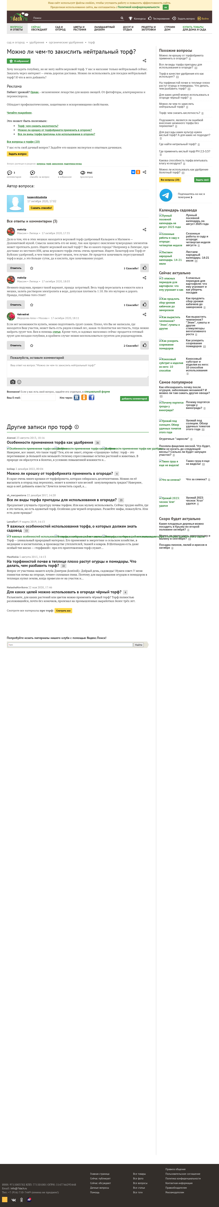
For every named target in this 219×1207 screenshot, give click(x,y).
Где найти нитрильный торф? (178, 144)
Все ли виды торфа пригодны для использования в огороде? (56, 134)
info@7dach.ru (19, 1188)
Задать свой (202, 179)
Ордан (34, 92)
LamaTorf (12, 521)
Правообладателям (176, 1187)
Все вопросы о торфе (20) (23, 142)
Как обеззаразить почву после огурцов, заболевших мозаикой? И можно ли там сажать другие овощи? (184, 390)
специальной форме (97, 391)
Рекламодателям (174, 1192)
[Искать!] (122, 18)
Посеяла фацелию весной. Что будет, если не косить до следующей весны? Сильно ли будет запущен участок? (184, 450)
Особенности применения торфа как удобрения (50, 442)
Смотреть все (63, 610)
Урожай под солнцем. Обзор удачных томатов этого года (198, 425)
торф (48, 163)
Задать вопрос (18, 154)
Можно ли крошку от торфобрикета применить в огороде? (55, 130)
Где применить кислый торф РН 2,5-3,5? (184, 151)
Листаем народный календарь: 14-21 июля (197, 256)
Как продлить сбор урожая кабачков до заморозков (195, 303)
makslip (21, 229)
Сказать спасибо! (41, 208)
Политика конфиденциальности (183, 1178)
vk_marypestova (16, 495)
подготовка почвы (73, 163)
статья (57, 332)
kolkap (11, 468)
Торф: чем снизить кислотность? (38, 126)
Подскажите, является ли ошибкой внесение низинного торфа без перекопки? (181, 123)
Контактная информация (178, 1183)
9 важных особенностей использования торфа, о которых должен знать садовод (72, 528)
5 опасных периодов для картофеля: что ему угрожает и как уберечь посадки (196, 285)
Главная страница (99, 1173)
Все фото (138, 1178)
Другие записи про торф (39, 426)
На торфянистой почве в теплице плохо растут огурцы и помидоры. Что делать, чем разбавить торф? (71, 563)
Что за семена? (197, 479)
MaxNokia (13, 556)
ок (165, 7)
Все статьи (139, 1187)
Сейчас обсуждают (100, 1183)
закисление (57, 163)
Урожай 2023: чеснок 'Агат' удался (195, 500)
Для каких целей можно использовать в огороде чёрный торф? (64, 591)
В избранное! (21, 61)
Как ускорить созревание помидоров (195, 343)
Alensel (11, 437)
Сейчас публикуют (100, 1178)
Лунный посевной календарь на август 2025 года (197, 219)
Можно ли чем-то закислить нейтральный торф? (176, 105)
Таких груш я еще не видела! (198, 462)
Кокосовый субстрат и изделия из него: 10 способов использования (197, 364)
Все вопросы (140, 1183)
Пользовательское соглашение (182, 1173)
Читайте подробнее (19, 113)
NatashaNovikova (17, 587)
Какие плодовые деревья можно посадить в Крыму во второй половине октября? (181, 526)
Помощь (94, 1192)
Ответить (15, 268)
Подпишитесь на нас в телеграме (191, 195)
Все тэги (138, 1192)
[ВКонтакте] (133, 172)
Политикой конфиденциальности (138, 7)
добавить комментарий (134, 398)
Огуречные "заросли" (174, 438)
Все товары (139, 1173)
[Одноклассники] (138, 172)
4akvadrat (23, 314)
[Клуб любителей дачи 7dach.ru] (19, 16)
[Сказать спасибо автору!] (144, 268)
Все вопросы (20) (170, 179)
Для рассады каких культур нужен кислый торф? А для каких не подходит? (184, 134)
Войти (205, 18)
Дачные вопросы (99, 1187)
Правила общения (175, 1169)
